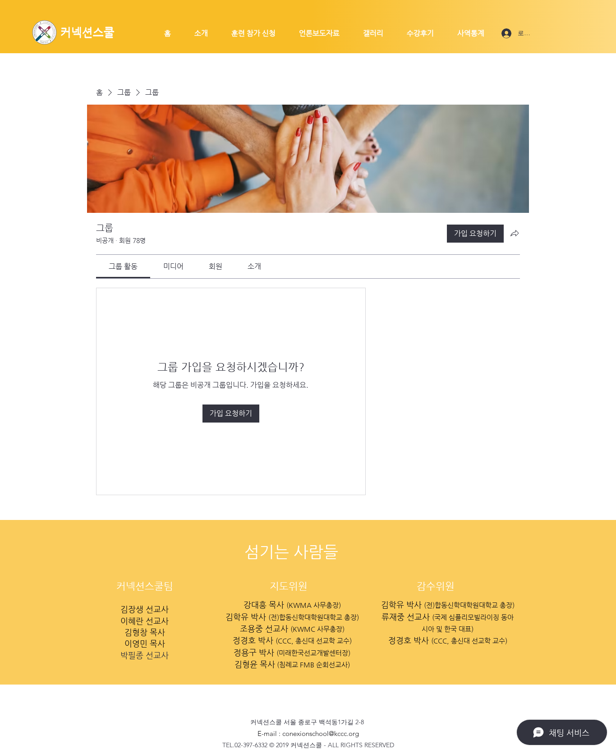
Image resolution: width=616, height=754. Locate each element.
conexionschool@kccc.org (320, 733)
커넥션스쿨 (87, 32)
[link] (123, 266)
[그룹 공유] (514, 233)
